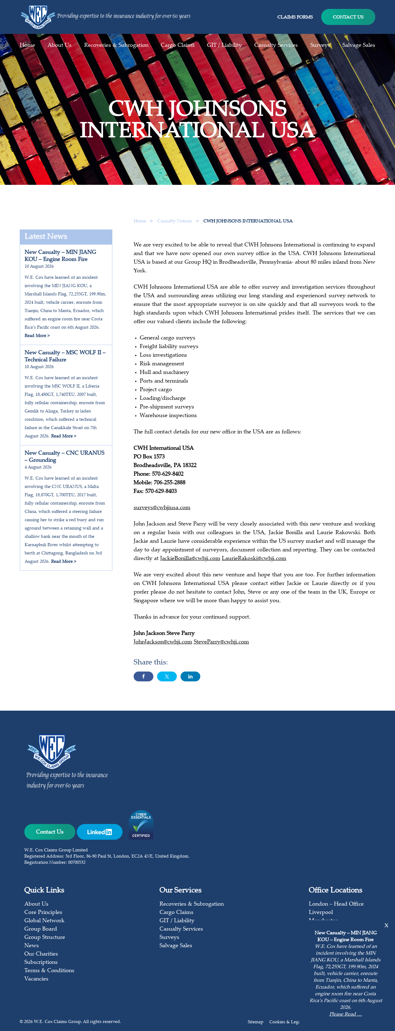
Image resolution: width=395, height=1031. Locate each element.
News (31, 946)
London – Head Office (336, 904)
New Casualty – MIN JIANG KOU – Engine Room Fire (60, 256)
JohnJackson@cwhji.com (163, 642)
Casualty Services (276, 45)
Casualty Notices (175, 221)
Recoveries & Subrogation (116, 45)
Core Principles (43, 912)
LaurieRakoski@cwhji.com (254, 559)
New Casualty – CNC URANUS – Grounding (64, 457)
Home (27, 45)
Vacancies (36, 979)
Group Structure (44, 937)
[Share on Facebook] (143, 676)
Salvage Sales (359, 45)
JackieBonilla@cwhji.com (190, 559)
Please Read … (345, 1014)
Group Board (40, 929)
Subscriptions (41, 962)
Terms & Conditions (49, 971)
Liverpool (321, 912)
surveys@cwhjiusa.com (162, 508)
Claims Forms (295, 17)
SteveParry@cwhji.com (221, 642)
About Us (60, 45)
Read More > (37, 336)
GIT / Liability (224, 45)
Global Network (44, 921)
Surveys (320, 45)
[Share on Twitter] (167, 676)
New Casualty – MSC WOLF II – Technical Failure (65, 356)
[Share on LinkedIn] (190, 676)
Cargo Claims (178, 45)
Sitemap (255, 1022)
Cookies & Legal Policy (292, 1022)
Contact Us (348, 17)
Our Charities (41, 954)
